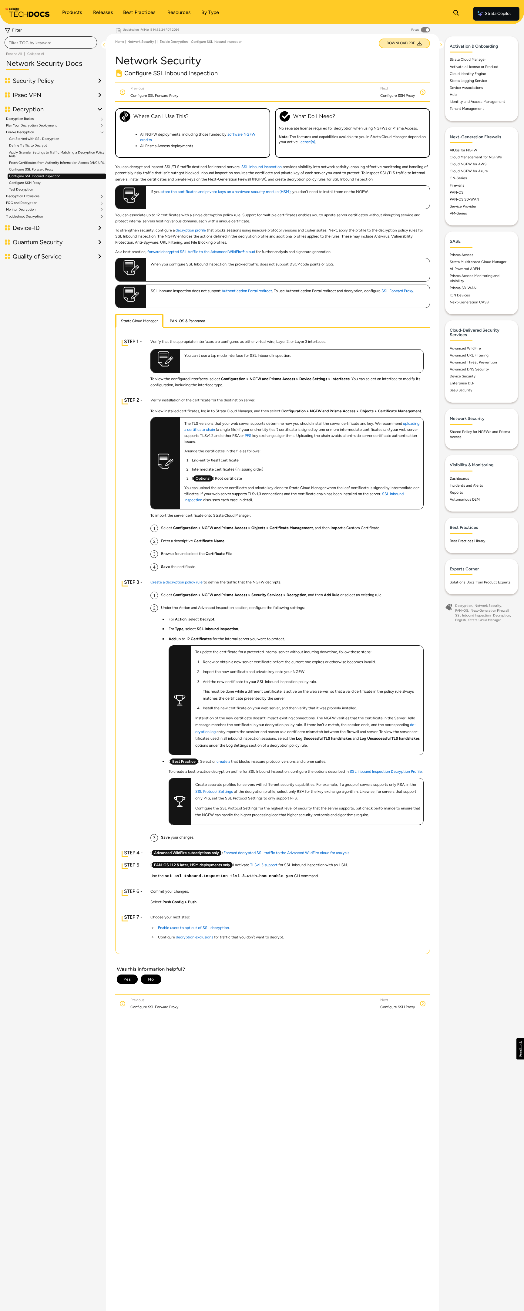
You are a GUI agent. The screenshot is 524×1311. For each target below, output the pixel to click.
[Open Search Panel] (456, 13)
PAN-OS (456, 192)
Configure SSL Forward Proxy (31, 169)
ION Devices (460, 295)
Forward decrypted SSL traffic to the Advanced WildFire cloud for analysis (286, 852)
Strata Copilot (498, 13)
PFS (248, 435)
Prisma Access (461, 255)
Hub (453, 95)
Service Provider (463, 206)
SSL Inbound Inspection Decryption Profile (386, 771)
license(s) (307, 142)
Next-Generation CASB (469, 302)
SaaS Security (461, 390)
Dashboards (459, 478)
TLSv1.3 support (263, 865)
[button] (520, 1048)
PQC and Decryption (21, 203)
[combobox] (51, 42)
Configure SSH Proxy (25, 183)
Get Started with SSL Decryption (34, 139)
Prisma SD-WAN (463, 288)
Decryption (463, 606)
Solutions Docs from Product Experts (480, 582)
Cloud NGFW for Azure (469, 171)
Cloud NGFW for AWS (468, 164)
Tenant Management (467, 108)
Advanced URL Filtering (469, 355)
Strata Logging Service (468, 81)
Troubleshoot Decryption (24, 216)
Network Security (140, 42)
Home (119, 42)
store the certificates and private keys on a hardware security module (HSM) (226, 191)
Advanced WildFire (465, 348)
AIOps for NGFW (463, 150)
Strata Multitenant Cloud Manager (478, 262)
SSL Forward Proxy (397, 291)
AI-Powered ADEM (465, 269)
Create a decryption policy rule (176, 582)
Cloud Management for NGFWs (476, 157)
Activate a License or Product (474, 67)
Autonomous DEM (465, 499)
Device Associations (466, 88)
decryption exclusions (194, 937)
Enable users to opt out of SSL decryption (193, 927)
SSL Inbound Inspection (261, 166)
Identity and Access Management (477, 102)
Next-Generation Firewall (490, 611)
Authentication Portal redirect (247, 291)
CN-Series (458, 178)
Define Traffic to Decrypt (28, 145)
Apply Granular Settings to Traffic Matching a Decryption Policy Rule (57, 154)
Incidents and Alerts (466, 485)
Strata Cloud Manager (468, 59)
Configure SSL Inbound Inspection (34, 176)
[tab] (139, 321)
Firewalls (457, 185)
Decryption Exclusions (22, 196)
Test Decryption (21, 189)
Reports (456, 492)
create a (224, 761)
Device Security (462, 376)
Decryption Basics (20, 119)
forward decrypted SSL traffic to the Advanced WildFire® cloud (201, 251)
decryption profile (191, 230)
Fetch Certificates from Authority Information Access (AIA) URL (57, 163)
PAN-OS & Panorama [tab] (187, 321)
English (460, 620)
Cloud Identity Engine (468, 74)
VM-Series (458, 213)
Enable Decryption (20, 132)
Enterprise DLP (462, 383)
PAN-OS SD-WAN (464, 199)
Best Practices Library (467, 541)
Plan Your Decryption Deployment (31, 125)
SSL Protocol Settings (214, 791)
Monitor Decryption (20, 209)
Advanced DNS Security (469, 369)
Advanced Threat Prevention (473, 362)
